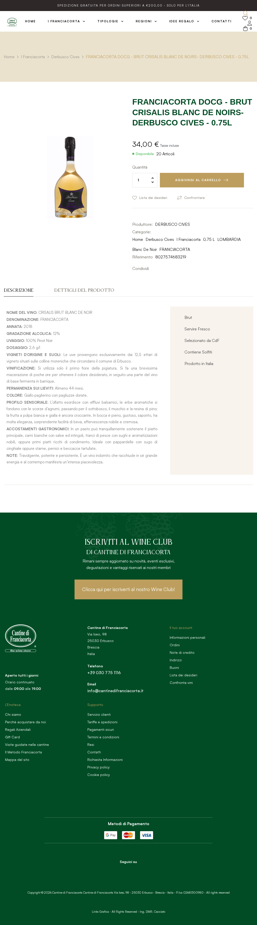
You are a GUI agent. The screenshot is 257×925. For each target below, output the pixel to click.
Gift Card (12, 737)
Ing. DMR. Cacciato (152, 911)
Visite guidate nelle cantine (27, 744)
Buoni (174, 667)
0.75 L (209, 239)
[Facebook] (121, 870)
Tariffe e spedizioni (102, 722)
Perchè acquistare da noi (25, 722)
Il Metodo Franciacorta (23, 752)
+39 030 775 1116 (104, 672)
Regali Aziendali (18, 729)
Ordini (175, 645)
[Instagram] (135, 870)
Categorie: (141, 231)
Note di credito (182, 652)
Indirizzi (176, 660)
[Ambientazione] (249, 23)
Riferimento (142, 256)
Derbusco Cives (160, 239)
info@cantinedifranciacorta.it (115, 690)
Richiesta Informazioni (105, 759)
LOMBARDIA (229, 239)
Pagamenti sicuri (100, 729)
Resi (90, 744)
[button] (128, 589)
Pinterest (168, 268)
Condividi (153, 268)
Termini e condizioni (103, 737)
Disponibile (145, 154)
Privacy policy (98, 767)
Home (137, 239)
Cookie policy (98, 774)
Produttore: (142, 224)
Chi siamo (13, 714)
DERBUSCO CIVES (172, 224)
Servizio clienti (99, 714)
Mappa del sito (17, 759)
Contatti (94, 752)
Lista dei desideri (183, 675)
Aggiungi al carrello (198, 180)
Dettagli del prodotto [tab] (84, 291)
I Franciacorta (188, 239)
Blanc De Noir (144, 249)
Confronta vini (181, 682)
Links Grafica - (101, 911)
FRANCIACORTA (174, 249)
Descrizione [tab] (18, 291)
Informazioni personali (187, 637)
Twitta (161, 268)
